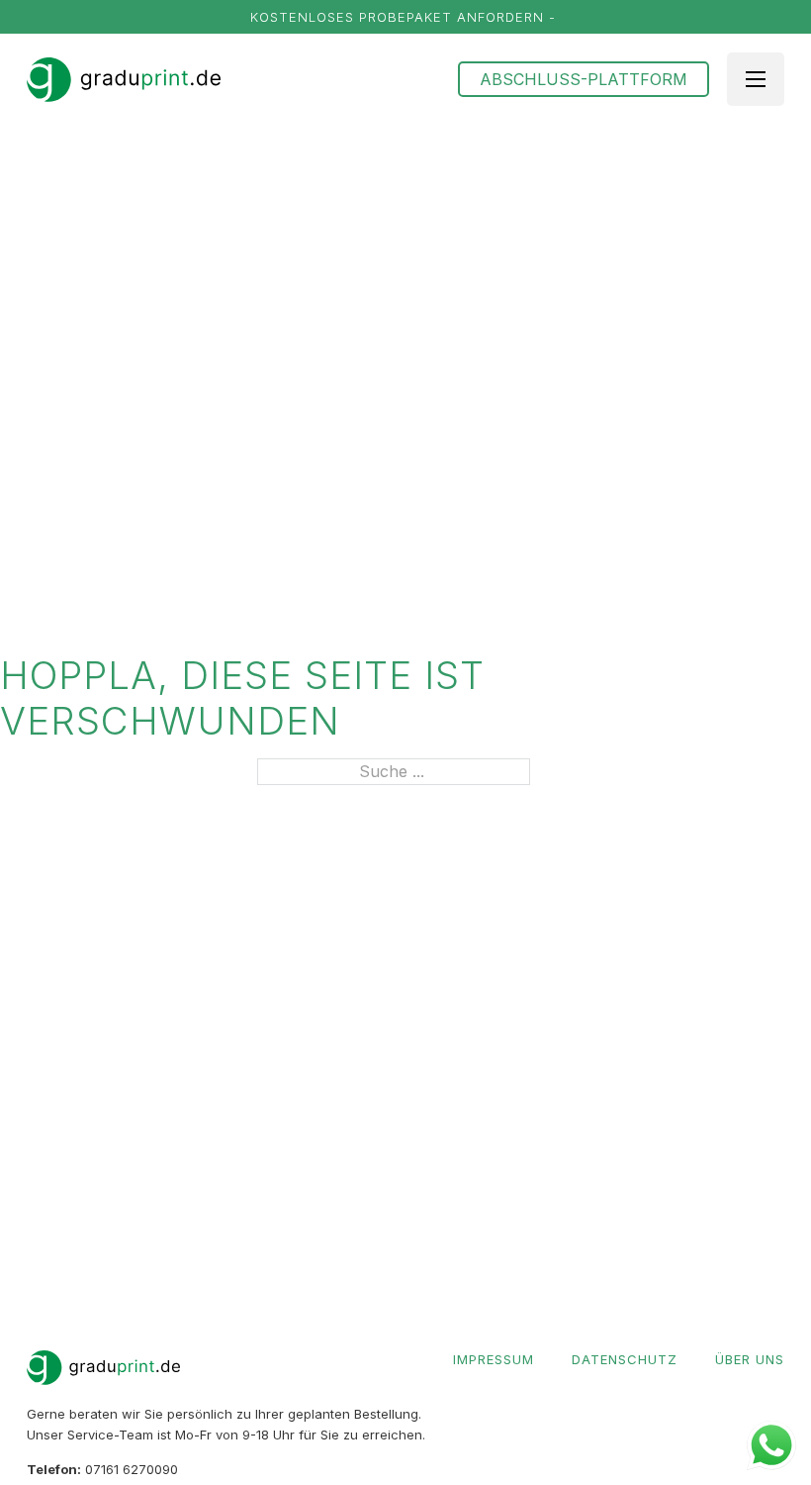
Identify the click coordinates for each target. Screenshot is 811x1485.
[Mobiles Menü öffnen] (756, 79)
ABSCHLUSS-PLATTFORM (583, 79)
